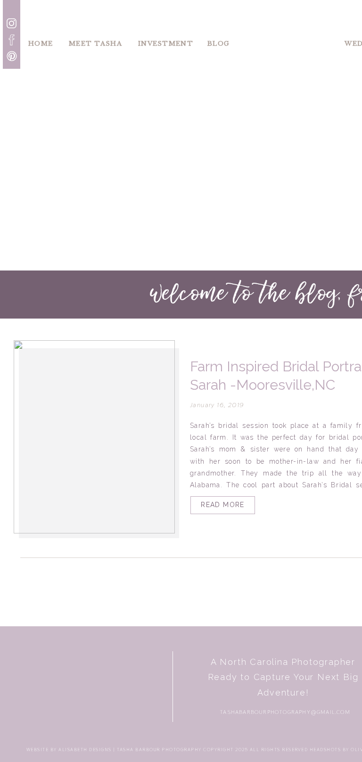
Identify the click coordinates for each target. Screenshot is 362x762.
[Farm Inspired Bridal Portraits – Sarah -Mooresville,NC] (94, 436)
